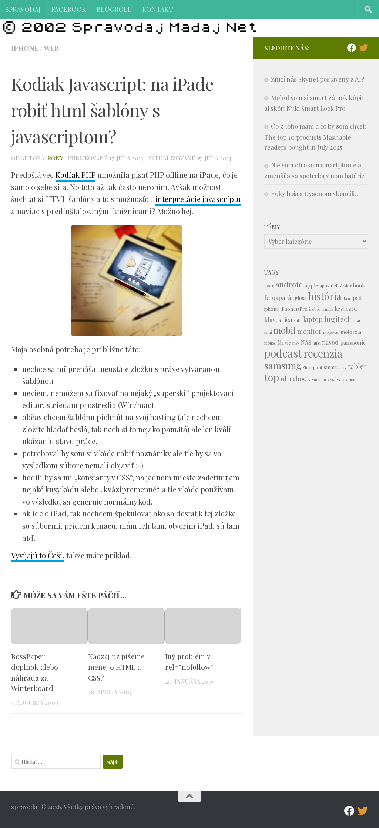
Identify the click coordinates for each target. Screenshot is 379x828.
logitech (338, 319)
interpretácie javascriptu (198, 199)
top (271, 377)
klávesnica (278, 319)
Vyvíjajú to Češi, (37, 555)
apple (311, 285)
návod (330, 342)
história (324, 296)
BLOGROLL (114, 9)
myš (295, 343)
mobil (285, 330)
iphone (271, 309)
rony (55, 158)
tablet (357, 366)
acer (269, 285)
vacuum (319, 379)
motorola (351, 332)
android (289, 284)
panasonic (353, 342)
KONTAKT (157, 9)
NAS (306, 342)
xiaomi (351, 379)
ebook (357, 285)
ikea (346, 298)
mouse (270, 343)
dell (334, 285)
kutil (298, 320)
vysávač (336, 379)
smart (330, 367)
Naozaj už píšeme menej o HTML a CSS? (116, 666)
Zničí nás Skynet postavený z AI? (317, 79)
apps (324, 285)
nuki (317, 343)
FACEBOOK (68, 9)
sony (342, 367)
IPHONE (24, 48)
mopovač (331, 332)
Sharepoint (312, 367)
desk (344, 286)
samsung (282, 365)
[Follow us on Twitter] (363, 47)
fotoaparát (278, 298)
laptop (313, 319)
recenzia (322, 353)
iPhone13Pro (294, 309)
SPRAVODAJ (23, 9)
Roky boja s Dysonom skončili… (315, 193)
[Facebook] (351, 47)
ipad (357, 298)
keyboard (346, 308)
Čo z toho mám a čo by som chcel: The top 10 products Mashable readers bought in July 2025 (315, 136)
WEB (51, 48)
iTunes (327, 309)
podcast (283, 353)
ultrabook (296, 378)
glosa (301, 298)
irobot (314, 309)
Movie (284, 342)
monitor (309, 331)
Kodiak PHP (75, 175)
